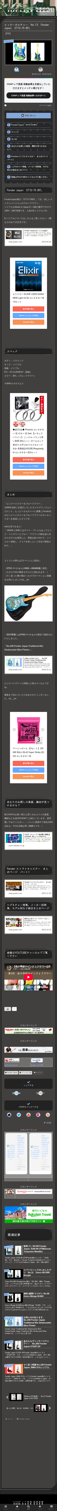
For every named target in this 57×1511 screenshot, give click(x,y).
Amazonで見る (28, 322)
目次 (27, 115)
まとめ (14, 139)
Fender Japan (12, 1073)
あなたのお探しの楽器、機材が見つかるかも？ (27, 147)
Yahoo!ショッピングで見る (28, 315)
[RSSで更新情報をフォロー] (48, 1114)
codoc (49, 105)
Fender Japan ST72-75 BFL (24, 125)
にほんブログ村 (37, 1065)
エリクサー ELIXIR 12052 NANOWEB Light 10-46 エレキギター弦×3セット (28, 298)
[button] (40, 69)
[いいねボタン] (7, 1009)
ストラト (39, 1073)
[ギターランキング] (12, 1062)
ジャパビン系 (26, 1073)
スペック (15, 132)
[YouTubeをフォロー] (28, 1114)
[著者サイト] (9, 1114)
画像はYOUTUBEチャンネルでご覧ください (29, 177)
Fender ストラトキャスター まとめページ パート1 (28, 158)
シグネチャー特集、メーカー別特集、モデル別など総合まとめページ (27, 168)
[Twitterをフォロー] (19, 1114)
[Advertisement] (28, 1453)
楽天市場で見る (28, 309)
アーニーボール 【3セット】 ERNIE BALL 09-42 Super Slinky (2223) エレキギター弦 (28, 752)
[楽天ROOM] (38, 1114)
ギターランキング (11, 1065)
